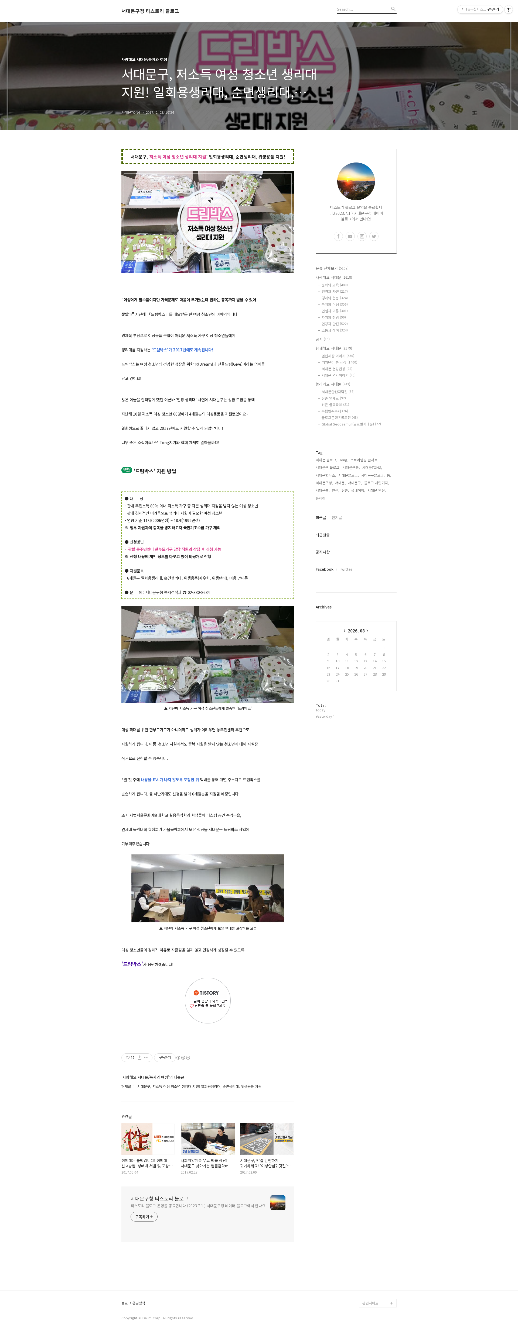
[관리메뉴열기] (509, 9)
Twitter (345, 569)
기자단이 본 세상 (339, 362)
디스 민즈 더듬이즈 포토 (379, 1264)
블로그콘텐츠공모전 (340, 417)
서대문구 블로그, (328, 467)
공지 (323, 339)
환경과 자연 (335, 291)
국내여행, (358, 490)
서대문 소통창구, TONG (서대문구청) (377, 1221)
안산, (335, 490)
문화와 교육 (335, 285)
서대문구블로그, (373, 475)
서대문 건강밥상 (337, 368)
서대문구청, (324, 482)
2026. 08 (356, 631)
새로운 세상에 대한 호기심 (379, 1290)
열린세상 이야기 (338, 355)
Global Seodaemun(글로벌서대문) (351, 424)
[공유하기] (139, 1058)
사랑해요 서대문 (334, 277)
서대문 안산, (376, 490)
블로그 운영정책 (133, 1303)
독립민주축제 (335, 411)
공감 (366, 1234)
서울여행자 (371, 1251)
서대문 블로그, (326, 459)
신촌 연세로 (334, 398)
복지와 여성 (335, 304)
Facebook (324, 569)
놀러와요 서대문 (333, 384)
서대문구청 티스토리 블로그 (150, 11)
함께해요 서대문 (334, 348)
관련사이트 (370, 1303)
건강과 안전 (335, 323)
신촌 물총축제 (335, 404)
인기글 (337, 517)
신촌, (345, 490)
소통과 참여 (335, 330)
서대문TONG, (372, 467)
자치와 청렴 (334, 317)
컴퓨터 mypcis (374, 1242)
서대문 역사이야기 (339, 375)
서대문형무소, (326, 475)
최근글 (321, 517)
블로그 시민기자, (376, 482)
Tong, (343, 459)
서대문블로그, (348, 475)
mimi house (372, 1277)
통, (389, 475)
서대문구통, (351, 467)
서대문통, (323, 490)
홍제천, (321, 498)
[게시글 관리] (146, 1058)
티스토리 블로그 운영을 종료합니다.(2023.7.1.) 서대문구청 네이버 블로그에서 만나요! (199, 1205)
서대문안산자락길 (338, 391)
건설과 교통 (335, 310)
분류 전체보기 (332, 268)
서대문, (340, 482)
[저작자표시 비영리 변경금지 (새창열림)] (183, 1058)
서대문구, (355, 482)
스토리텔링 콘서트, (364, 459)
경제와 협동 (335, 297)
